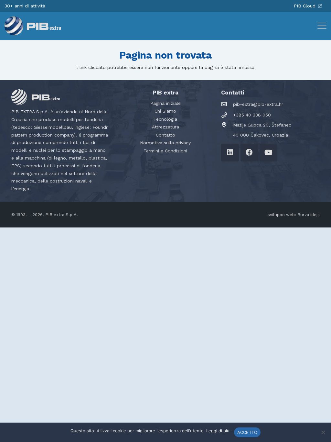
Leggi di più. (218, 430)
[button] (322, 25)
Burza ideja (308, 214)
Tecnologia (165, 119)
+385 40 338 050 (252, 114)
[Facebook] (249, 152)
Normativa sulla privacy (165, 142)
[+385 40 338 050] (227, 115)
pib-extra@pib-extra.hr (258, 104)
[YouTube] (268, 152)
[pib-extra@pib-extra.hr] (227, 104)
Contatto (165, 135)
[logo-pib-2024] (33, 26)
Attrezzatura (165, 126)
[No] (323, 432)
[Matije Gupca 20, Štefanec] (227, 125)
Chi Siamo (165, 111)
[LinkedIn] (230, 152)
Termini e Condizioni (165, 150)
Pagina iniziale (165, 103)
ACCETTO (247, 432)
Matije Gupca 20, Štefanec (262, 124)
